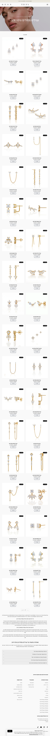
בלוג (47, 687)
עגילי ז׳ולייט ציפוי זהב (37, 253)
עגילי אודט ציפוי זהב (37, 507)
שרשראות (46, 691)
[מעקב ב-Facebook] (47, 727)
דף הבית (32, 16)
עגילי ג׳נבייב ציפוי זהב (13, 126)
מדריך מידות (46, 684)
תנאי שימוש (20, 697)
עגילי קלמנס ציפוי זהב (13, 411)
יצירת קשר (20, 691)
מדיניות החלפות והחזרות (18, 693)
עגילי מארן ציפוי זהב (13, 475)
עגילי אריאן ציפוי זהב (13, 284)
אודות (21, 682)
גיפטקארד (46, 697)
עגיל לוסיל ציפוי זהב (13, 380)
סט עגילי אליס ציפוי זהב (37, 94)
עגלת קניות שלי (31, 687)
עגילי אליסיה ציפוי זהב (13, 443)
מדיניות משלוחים (19, 687)
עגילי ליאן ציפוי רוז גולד (37, 61)
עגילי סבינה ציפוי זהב (37, 380)
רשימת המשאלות (31, 684)
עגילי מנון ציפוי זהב (13, 253)
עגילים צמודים (26, 16)
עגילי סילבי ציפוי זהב (13, 94)
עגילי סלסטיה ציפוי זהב (13, 507)
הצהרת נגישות (19, 695)
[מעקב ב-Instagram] (44, 727)
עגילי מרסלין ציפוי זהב (13, 348)
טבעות (47, 689)
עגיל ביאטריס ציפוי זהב (37, 158)
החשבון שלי (32, 682)
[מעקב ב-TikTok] (38, 727)
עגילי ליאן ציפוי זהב (36, 570)
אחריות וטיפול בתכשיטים (18, 689)
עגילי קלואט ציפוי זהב (37, 538)
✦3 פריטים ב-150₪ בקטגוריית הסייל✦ (25, 1)
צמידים (47, 695)
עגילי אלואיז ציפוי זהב (13, 570)
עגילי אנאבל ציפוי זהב (37, 221)
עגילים (29, 16)
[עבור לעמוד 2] (22, 610)
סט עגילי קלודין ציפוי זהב (36, 348)
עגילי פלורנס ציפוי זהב (37, 411)
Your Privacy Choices (44, 699)
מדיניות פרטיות (19, 699)
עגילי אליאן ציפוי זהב (13, 158)
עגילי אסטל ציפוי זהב (13, 602)
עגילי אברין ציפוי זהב (13, 538)
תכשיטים (46, 682)
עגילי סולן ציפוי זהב (36, 316)
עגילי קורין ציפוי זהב (37, 126)
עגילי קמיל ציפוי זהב (37, 284)
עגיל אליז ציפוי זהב (36, 443)
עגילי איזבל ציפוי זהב (37, 189)
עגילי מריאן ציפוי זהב (13, 316)
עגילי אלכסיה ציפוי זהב (37, 475)
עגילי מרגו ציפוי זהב (13, 221)
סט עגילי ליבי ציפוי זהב (13, 61)
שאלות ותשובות (19, 684)
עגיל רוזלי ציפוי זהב (13, 189)
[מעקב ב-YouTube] (41, 727)
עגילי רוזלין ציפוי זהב (37, 602)
